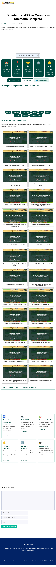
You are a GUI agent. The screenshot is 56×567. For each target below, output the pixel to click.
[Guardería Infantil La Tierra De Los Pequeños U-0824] (41, 276)
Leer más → (7, 436)
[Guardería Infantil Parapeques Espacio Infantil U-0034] (41, 196)
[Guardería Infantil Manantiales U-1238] (41, 353)
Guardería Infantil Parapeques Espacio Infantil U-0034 (41, 205)
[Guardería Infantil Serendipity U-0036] (41, 315)
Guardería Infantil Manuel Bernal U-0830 (41, 380)
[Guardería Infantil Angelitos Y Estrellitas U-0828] (15, 255)
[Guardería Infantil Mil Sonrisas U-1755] (15, 236)
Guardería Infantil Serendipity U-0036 (41, 323)
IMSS (5, 23)
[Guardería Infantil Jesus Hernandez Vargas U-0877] (15, 371)
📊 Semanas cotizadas (41, 80)
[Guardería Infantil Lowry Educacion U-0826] (41, 255)
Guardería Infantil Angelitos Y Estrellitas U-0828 (14, 264)
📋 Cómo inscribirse (14, 80)
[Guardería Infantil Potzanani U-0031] (41, 334)
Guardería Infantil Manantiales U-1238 (41, 361)
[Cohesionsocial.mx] (8, 3)
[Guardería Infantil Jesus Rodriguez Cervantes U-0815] (15, 175)
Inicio (2, 23)
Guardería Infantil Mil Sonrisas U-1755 (14, 245)
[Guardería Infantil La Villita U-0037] (15, 315)
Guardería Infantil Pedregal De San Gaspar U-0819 (41, 184)
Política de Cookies (49, 561)
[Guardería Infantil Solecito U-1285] (15, 137)
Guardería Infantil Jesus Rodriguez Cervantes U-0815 (14, 184)
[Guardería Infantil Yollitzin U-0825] (15, 276)
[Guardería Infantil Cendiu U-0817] (41, 296)
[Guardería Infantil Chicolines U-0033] (15, 334)
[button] (49, 3)
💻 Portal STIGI (27, 80)
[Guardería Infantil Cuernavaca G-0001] (15, 353)
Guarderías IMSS (10, 23)
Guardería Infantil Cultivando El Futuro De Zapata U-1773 (14, 225)
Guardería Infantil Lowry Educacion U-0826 (41, 264)
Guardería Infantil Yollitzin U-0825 (15, 284)
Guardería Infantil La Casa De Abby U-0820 (14, 304)
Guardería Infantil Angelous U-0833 (14, 165)
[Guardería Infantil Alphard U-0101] (41, 156)
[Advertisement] (28, 42)
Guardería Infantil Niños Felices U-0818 (14, 204)
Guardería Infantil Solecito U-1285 (15, 146)
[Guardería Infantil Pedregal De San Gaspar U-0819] (41, 175)
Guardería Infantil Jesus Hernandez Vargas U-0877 (15, 381)
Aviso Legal (26, 561)
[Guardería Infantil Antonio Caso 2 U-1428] (41, 137)
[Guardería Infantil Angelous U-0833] (15, 156)
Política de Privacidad (37, 561)
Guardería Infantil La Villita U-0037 (14, 323)
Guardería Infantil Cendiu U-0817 (41, 304)
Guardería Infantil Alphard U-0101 (41, 165)
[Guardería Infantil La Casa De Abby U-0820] (15, 296)
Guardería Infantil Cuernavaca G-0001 (14, 361)
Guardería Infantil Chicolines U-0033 (15, 342)
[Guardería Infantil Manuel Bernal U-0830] (41, 371)
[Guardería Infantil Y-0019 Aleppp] (41, 216)
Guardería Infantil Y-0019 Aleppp (41, 224)
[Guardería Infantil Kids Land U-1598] (41, 236)
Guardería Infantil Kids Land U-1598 (41, 245)
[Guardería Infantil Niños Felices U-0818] (15, 196)
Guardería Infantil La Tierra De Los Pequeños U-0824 (41, 285)
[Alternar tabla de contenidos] (36, 55)
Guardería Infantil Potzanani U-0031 (41, 342)
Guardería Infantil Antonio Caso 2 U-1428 (41, 146)
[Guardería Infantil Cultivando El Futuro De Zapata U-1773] (15, 216)
